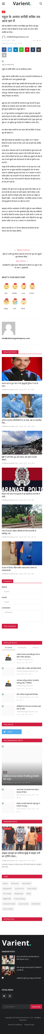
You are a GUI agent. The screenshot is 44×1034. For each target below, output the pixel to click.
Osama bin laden (9, 904)
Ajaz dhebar (26, 883)
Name (4, 587)
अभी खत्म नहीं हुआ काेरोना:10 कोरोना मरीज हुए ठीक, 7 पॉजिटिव (28, 681)
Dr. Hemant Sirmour (23, 697)
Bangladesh (7, 888)
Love (23, 293)
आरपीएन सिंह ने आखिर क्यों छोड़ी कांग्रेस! (29, 668)
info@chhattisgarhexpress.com (18, 37)
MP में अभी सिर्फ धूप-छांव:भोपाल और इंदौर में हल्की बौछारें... (19, 458)
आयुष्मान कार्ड (7, 899)
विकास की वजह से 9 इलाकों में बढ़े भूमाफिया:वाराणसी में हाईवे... (21, 495)
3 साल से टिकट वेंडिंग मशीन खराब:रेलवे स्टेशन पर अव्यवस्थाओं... (19, 568)
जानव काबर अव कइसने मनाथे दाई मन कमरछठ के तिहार (28, 791)
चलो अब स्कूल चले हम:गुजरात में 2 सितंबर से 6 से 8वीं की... (29, 969)
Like (5, 293)
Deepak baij (19, 893)
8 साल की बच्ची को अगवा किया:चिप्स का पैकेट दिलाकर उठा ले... (28, 958)
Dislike (14, 293)
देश (3, 12)
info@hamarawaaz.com (10, 389)
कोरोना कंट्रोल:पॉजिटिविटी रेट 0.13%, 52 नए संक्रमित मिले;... (22, 421)
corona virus (19, 888)
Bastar (5, 883)
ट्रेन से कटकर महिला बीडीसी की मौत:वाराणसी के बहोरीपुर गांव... (19, 532)
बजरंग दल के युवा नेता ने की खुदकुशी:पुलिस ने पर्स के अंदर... (20, 384)
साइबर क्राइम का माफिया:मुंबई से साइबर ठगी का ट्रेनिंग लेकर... (21, 855)
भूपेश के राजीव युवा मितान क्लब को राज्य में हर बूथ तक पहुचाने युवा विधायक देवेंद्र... (22, 255)
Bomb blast (36, 904)
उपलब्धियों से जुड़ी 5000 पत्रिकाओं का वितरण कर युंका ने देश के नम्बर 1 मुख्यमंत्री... (22, 266)
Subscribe (36, 1007)
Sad (14, 308)
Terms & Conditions (15, 1024)
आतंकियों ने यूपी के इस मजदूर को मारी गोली (29, 978)
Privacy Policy (29, 1024)
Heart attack (31, 888)
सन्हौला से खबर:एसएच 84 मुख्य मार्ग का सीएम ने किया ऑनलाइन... (28, 655)
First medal (7, 893)
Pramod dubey (19, 899)
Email (4, 597)
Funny (31, 293)
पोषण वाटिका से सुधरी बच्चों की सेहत (27, 694)
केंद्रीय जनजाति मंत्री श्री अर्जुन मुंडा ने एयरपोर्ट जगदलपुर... (28, 804)
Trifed (28, 893)
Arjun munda (23, 904)
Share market (8, 909)
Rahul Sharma (8, 782)
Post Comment (10, 626)
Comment (6, 608)
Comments (7, 581)
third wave (15, 883)
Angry (6, 308)
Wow (23, 308)
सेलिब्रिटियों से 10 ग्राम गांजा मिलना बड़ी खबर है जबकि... (29, 707)
